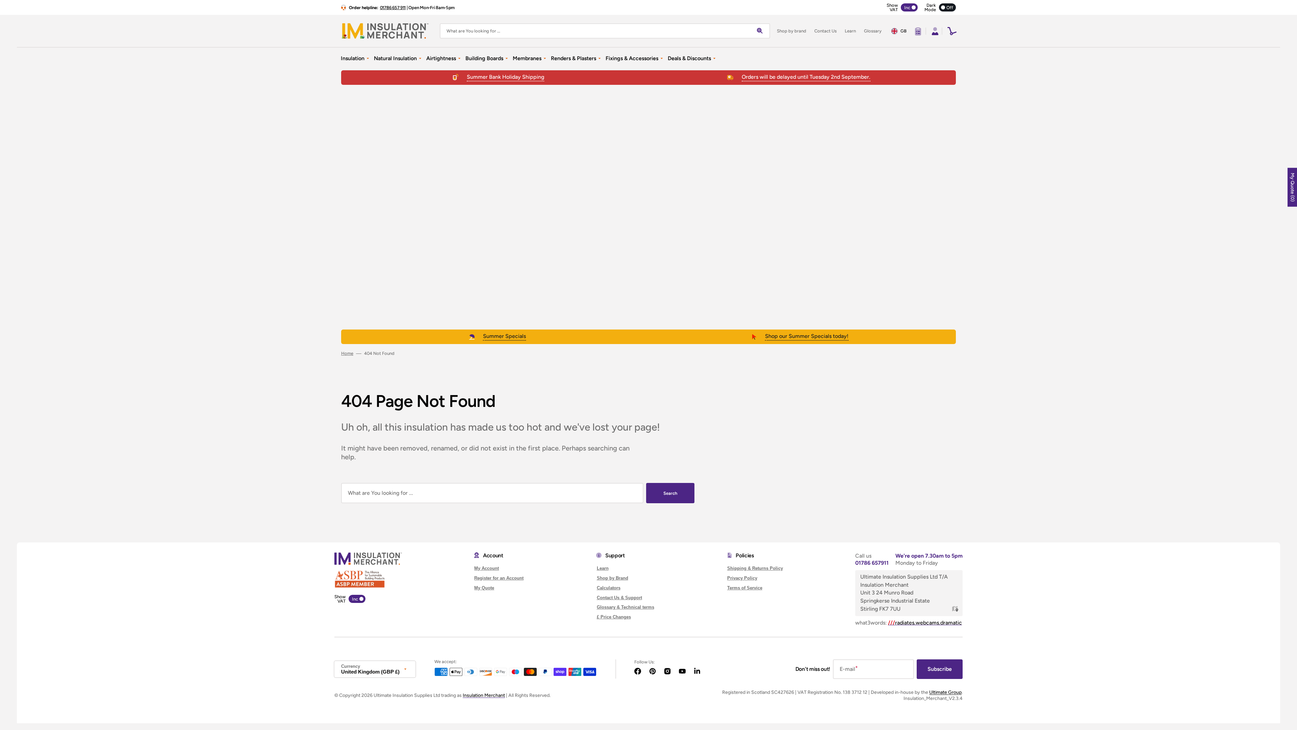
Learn (603, 568)
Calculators (608, 587)
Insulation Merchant (484, 695)
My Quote (484, 587)
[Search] (761, 31)
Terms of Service (744, 587)
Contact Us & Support (619, 597)
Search (670, 493)
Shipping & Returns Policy (755, 568)
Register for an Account (499, 578)
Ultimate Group (945, 692)
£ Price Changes (614, 616)
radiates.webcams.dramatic (925, 622)
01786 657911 (872, 563)
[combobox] (605, 31)
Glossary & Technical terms (625, 607)
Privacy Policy (742, 578)
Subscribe (939, 669)
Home (347, 353)
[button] (934, 31)
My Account (486, 568)
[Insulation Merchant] (385, 31)
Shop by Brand (612, 578)
